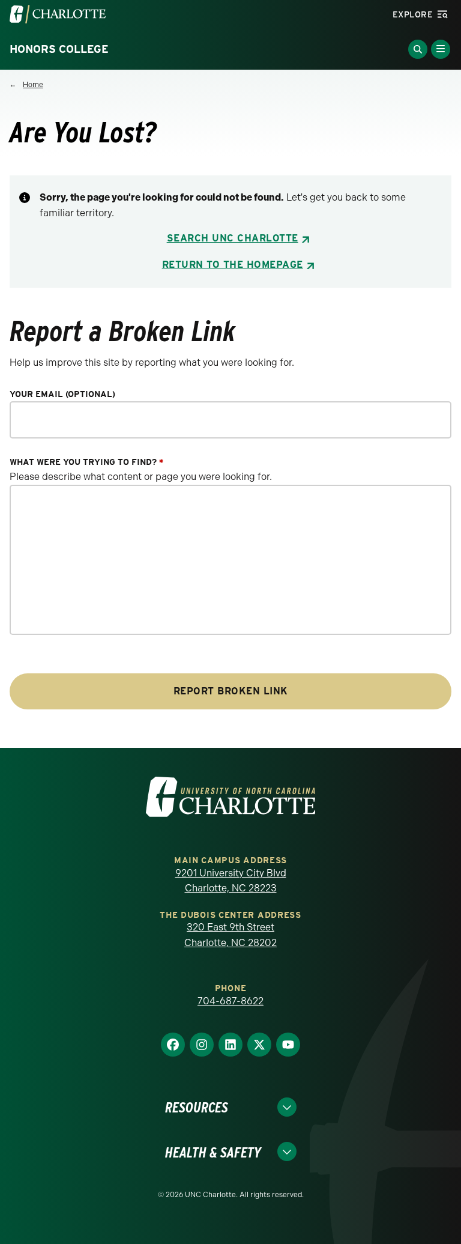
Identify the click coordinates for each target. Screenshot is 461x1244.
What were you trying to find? (86, 462)
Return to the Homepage (232, 264)
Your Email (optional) (62, 394)
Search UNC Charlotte (232, 238)
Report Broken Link (230, 691)
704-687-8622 (230, 1001)
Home (33, 84)
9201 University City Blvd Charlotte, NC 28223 (230, 880)
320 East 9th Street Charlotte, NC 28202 (230, 934)
